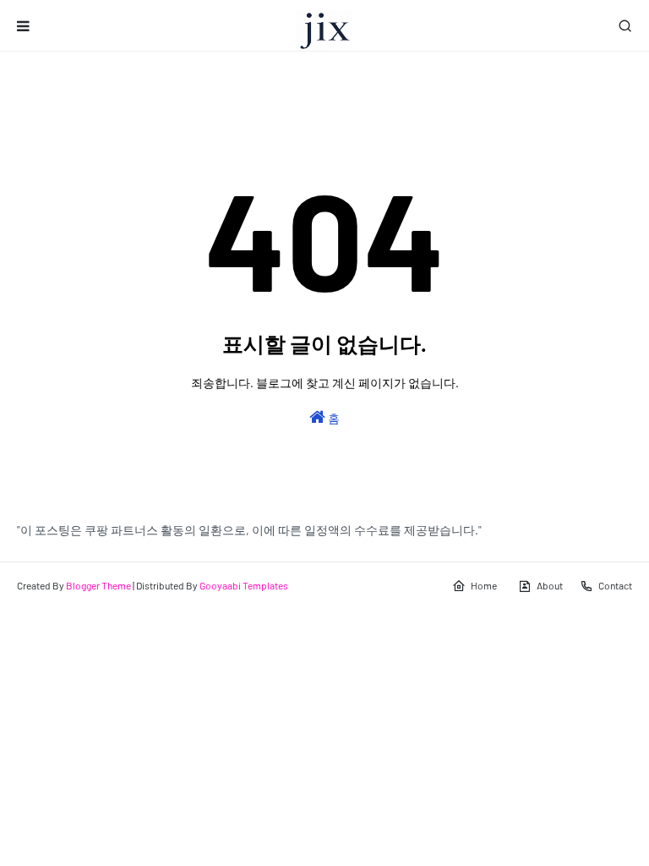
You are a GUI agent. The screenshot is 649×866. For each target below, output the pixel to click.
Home (484, 585)
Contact (615, 585)
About (550, 585)
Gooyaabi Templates (243, 585)
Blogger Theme (98, 585)
